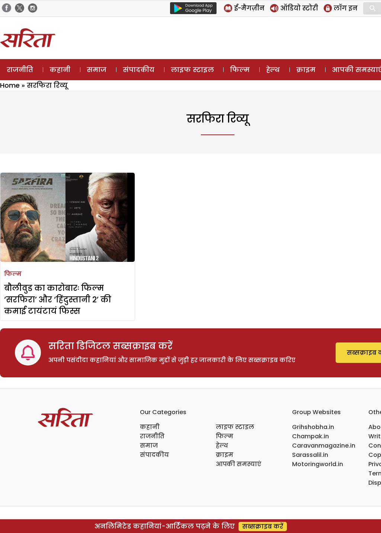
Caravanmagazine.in (323, 445)
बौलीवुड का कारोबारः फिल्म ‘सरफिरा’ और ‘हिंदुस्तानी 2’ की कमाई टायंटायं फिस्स (57, 299)
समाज (96, 69)
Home (10, 85)
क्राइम (306, 69)
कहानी (59, 69)
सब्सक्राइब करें (262, 526)
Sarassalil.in (310, 455)
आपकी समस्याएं (238, 464)
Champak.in (310, 436)
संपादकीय (138, 69)
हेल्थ (273, 69)
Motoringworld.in (317, 464)
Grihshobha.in (313, 427)
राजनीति (20, 69)
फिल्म (240, 69)
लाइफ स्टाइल (192, 69)
